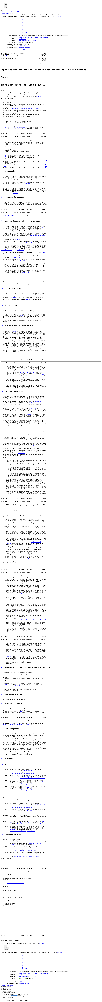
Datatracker (3, 937)
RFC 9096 (59, 16)
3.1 (5, 152)
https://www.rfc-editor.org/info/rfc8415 (22, 831)
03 (22, 24)
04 (22, 25)
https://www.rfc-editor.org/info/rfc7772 (22, 807)
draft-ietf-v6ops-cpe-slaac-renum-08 (10, 12)
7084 (7, 55)
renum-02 (12, 844)
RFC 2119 (30, 770)
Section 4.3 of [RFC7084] (19, 620)
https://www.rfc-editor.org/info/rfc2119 (22, 773)
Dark (5, 5)
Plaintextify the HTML (22, 994)
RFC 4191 (26, 776)
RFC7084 (38, 96)
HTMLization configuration (8, 992)
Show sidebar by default (7, 986)
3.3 (5, 155)
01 (22, 21)
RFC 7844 (30, 810)
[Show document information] (12, 13)
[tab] (5, 946)
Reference (10, 997)
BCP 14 (25, 770)
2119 (11, 822)
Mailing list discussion (24, 47)
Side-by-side (60, 35)
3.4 (5, 156)
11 (46, 166)
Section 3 (28, 299)
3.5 (5, 157)
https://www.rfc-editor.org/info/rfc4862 (22, 790)
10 (46, 162)
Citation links (4, 999)
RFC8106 (31, 413)
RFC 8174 (28, 822)
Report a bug (22, 49)
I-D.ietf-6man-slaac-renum (37, 235)
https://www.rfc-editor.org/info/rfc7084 (22, 850)
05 (22, 26)
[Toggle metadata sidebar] (1, 10)
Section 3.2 (20, 250)
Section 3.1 (29, 242)
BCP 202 (36, 804)
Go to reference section (9, 1000)
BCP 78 (13, 102)
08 (22, 31)
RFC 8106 (12, 817)
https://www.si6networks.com (15, 883)
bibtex (22, 46)
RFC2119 (7, 215)
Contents (9, 991)
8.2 (5, 166)
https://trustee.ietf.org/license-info (15, 127)
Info (4, 991)
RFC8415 (20, 229)
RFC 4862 (30, 787)
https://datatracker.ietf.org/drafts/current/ (25, 108)
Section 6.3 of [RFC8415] (27, 372)
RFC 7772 (42, 804)
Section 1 (41, 227)
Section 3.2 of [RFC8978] (12, 685)
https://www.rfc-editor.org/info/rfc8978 (26, 856)
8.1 (5, 164)
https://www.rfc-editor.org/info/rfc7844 (22, 813)
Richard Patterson (37, 37)
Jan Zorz (29, 37)
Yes (3, 988)
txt (19, 46)
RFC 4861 (41, 781)
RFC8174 (13, 215)
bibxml (25, 46)
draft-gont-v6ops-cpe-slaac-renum (27, 40)
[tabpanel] (51, 969)
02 (22, 22)
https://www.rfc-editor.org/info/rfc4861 (22, 784)
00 (22, 19)
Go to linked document (22, 1000)
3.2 (5, 154)
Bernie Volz (46, 37)
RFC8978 (28, 183)
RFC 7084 (41, 848)
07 (22, 29)
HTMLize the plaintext (9, 994)
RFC (43, 821)
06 (22, 28)
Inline (66, 35)
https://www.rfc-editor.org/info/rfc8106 (22, 819)
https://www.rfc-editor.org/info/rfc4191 (32, 778)
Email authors (22, 39)
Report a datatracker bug (7, 985)
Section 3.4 (25, 272)
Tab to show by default (6, 989)
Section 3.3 (22, 267)
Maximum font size (5, 996)
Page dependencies (26, 996)
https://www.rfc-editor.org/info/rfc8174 (29, 823)
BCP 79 (20, 102)
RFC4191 (34, 411)
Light (5, 4)
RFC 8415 (12, 829)
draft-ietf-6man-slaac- (36, 843)
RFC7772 (31, 402)
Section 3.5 (16, 257)
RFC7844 (22, 315)
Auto (5, 7)
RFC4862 (27, 231)
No (7, 988)
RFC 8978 (25, 855)
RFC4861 (15, 331)
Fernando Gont (22, 37)
